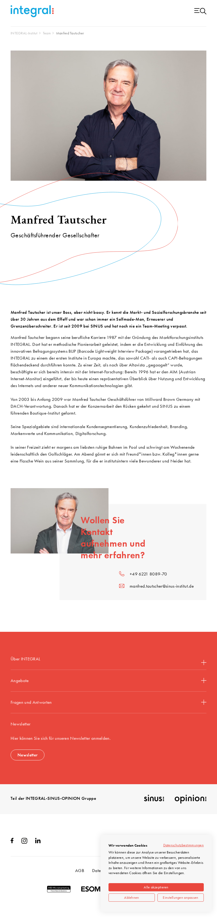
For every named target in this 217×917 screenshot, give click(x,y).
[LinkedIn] (38, 842)
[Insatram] (24, 842)
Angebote (20, 680)
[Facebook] (12, 842)
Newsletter (27, 755)
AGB (79, 870)
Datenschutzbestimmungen (183, 845)
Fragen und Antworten (31, 702)
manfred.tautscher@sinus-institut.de (162, 586)
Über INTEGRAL (25, 659)
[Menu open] (200, 11)
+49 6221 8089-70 (148, 574)
